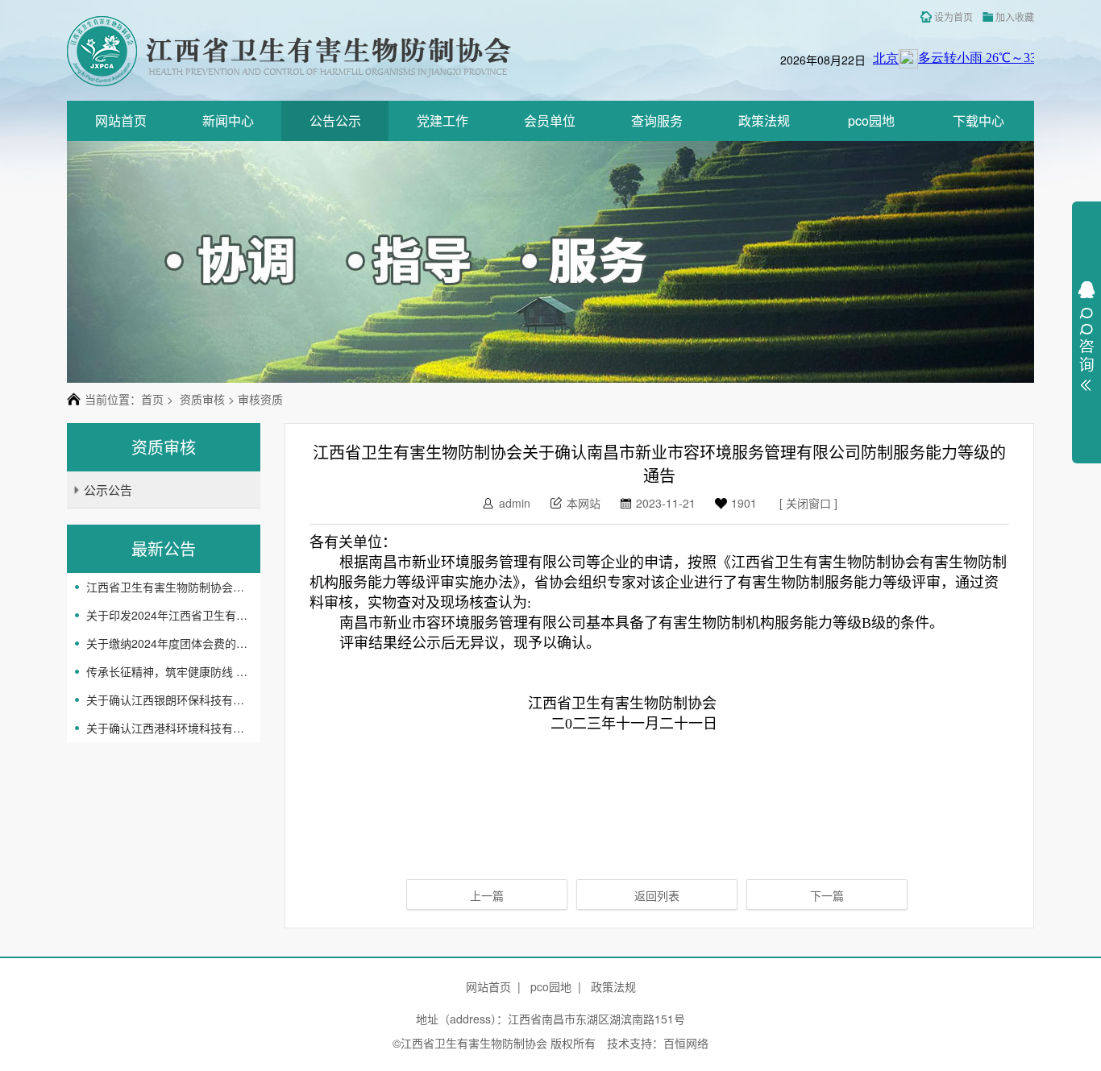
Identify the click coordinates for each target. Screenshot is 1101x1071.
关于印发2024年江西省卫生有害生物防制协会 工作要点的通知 (166, 615)
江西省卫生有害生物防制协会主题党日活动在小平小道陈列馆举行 (166, 587)
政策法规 (764, 120)
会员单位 (549, 120)
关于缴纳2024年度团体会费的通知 (166, 643)
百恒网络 (685, 1043)
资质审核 (202, 399)
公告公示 (335, 120)
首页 (152, 399)
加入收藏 (1014, 16)
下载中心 (978, 120)
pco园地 (871, 120)
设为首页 (953, 16)
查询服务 (657, 120)
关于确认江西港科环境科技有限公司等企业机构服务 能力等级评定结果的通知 (166, 728)
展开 (1086, 336)
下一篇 (827, 895)
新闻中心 (228, 120)
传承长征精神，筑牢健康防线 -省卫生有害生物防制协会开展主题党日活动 (166, 671)
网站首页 (121, 120)
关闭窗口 (808, 503)
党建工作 (442, 120)
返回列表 (656, 895)
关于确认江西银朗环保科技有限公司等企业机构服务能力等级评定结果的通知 (166, 699)
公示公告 (108, 489)
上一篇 (487, 895)
